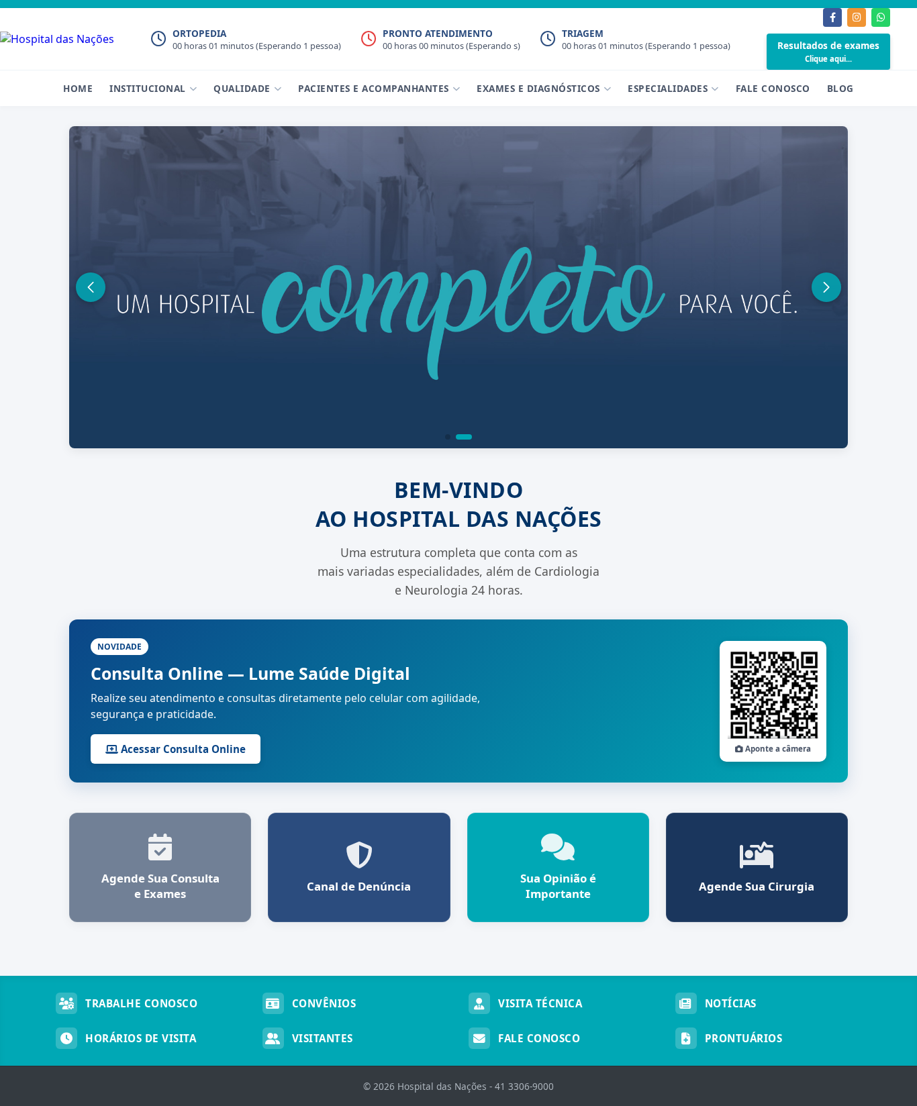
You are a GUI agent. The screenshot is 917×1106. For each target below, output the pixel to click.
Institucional (147, 88)
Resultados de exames (828, 51)
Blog (840, 88)
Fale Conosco (773, 88)
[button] (447, 437)
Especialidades (668, 88)
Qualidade (242, 88)
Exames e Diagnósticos (538, 88)
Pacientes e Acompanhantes (373, 88)
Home (78, 88)
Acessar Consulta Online (182, 749)
